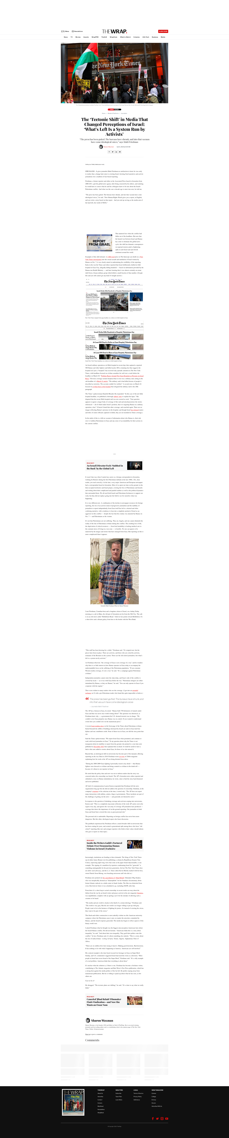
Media (163, 37)
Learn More (119, 1100)
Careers (100, 1103)
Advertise (100, 1096)
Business (155, 37)
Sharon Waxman (109, 147)
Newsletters (78, 31)
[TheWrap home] (114, 31)
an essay (122, 756)
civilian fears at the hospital (101, 386)
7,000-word (111, 257)
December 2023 (99, 746)
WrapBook (101, 1112)
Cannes (154, 1093)
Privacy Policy (138, 1096)
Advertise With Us (157, 1106)
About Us (100, 1093)
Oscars (154, 1103)
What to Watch (125, 37)
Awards (86, 37)
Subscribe (163, 31)
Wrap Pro (119, 1090)
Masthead (100, 1106)
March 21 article (102, 381)
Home (103, 113)
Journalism (124, 113)
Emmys (154, 1100)
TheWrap (101, 1090)
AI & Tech (145, 37)
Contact (100, 1100)
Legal (136, 1090)
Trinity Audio (95, 164)
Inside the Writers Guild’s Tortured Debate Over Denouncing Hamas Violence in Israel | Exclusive (104, 845)
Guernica (140, 893)
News (66, 37)
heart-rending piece (97, 726)
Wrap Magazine (157, 1090)
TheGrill (104, 37)
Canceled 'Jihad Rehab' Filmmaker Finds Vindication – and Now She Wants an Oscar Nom (104, 1002)
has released (135, 410)
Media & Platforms (113, 113)
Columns (136, 37)
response (95, 791)
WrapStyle (113, 37)
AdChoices (137, 1100)
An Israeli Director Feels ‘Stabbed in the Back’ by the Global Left (105, 467)
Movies (78, 37)
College (154, 1096)
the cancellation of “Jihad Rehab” (114, 878)
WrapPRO (95, 37)
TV (72, 37)
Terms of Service (138, 1093)
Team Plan (119, 1096)
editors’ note (118, 396)
